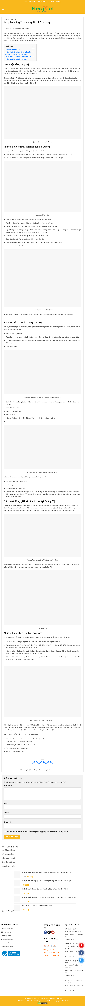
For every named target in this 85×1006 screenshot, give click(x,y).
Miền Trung (42, 770)
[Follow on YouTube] (53, 932)
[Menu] (3, 8)
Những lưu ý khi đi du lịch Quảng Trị (16, 59)
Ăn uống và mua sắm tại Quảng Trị (16, 54)
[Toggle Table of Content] (32, 47)
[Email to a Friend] (44, 762)
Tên (6, 803)
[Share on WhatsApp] (33, 762)
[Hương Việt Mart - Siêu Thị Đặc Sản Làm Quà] (42, 9)
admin (26, 28)
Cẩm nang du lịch (10, 19)
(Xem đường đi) (69, 939)
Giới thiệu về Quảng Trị (12, 49)
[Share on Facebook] (37, 762)
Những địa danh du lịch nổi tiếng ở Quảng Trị (19, 52)
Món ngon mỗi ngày (9, 858)
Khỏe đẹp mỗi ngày (8, 862)
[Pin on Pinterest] (47, 762)
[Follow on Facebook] (45, 932)
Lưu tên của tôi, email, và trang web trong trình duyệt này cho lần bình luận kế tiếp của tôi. (38, 832)
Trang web (7, 822)
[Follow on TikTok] (49, 932)
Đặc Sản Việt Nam (8, 850)
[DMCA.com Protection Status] (42, 1003)
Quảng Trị (50, 770)
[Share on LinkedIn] (51, 762)
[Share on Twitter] (40, 762)
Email (6, 813)
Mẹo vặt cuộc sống (8, 866)
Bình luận (8, 785)
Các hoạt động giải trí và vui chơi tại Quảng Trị (19, 56)
